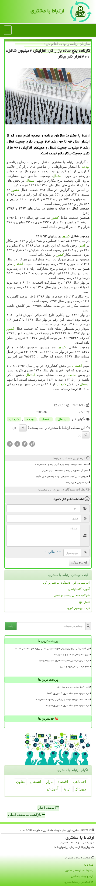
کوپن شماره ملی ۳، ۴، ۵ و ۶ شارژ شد (71, 654)
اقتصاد (46, 419)
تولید (66, 789)
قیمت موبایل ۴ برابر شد (77, 482)
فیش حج (84, 602)
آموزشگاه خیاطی (79, 589)
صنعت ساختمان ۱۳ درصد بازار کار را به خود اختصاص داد (62, 464)
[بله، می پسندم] (23, 427)
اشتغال (57, 176)
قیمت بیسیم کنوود (78, 608)
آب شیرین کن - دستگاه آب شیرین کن (66, 582)
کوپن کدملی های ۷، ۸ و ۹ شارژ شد (72, 687)
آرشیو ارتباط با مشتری (82, 876)
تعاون (20, 782)
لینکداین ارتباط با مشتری (78, 882)
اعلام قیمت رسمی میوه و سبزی (74, 666)
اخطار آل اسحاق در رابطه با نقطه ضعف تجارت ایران (65, 470)
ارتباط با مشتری (48, 11)
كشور (15, 190)
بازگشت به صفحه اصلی (25, 814)
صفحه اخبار (46, 808)
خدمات (61, 384)
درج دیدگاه (77, 562)
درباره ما (88, 864)
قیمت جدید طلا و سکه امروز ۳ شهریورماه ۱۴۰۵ (66, 705)
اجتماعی (79, 782)
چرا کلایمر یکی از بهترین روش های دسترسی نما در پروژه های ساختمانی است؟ (52, 648)
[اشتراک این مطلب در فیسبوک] (24, 443)
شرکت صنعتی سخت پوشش (72, 595)
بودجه (85, 166)
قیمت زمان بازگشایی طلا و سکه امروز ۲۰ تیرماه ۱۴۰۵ (64, 660)
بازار (49, 782)
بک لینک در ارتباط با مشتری (79, 870)
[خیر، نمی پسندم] (85, 434)
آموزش (52, 789)
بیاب (11, 626)
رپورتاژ (80, 789)
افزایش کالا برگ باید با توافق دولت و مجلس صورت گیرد (62, 476)
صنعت (72, 375)
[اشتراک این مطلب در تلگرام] (32, 443)
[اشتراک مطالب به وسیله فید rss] (10, 443)
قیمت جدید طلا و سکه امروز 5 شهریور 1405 (68, 693)
